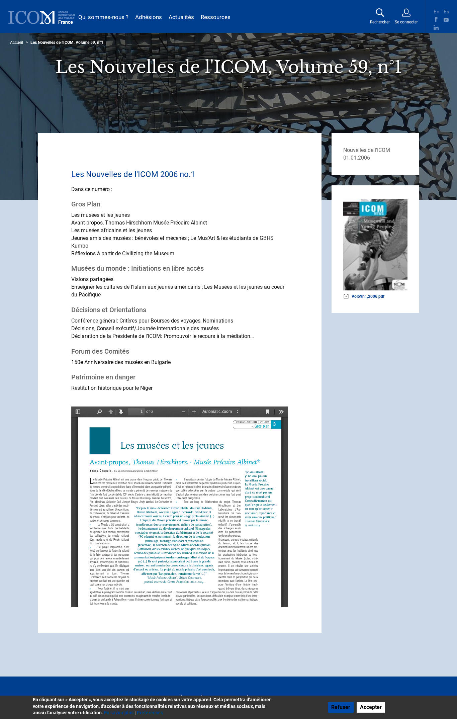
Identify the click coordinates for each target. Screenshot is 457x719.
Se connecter (406, 22)
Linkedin (436, 27)
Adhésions (148, 17)
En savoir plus (118, 712)
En (436, 11)
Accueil (16, 42)
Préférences (150, 712)
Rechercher (380, 22)
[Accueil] (41, 17)
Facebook (436, 19)
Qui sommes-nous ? (103, 17)
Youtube (446, 19)
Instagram (446, 27)
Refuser (340, 707)
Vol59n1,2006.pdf (368, 296)
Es (446, 11)
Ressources (216, 17)
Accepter (371, 707)
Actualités (181, 17)
